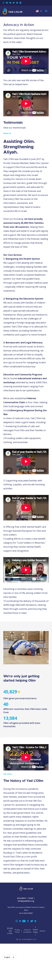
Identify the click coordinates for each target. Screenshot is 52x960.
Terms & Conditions (27, 931)
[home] (12, 11)
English (7, 957)
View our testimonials (14, 127)
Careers (42, 931)
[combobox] (9, 957)
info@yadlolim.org (26, 901)
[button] (39, 11)
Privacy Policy (17, 931)
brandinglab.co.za (29, 939)
